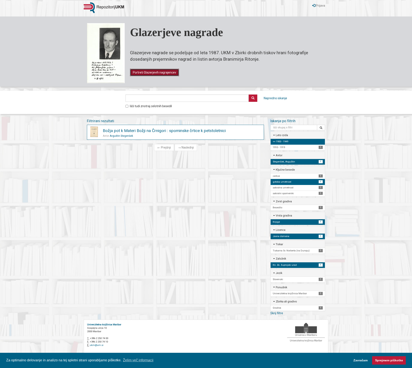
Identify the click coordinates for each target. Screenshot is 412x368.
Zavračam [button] (360, 360)
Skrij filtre (276, 313)
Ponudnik (281, 287)
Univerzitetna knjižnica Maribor (104, 324)
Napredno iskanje (275, 98)
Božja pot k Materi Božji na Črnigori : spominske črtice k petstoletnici (164, 130)
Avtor (279, 155)
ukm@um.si (96, 345)
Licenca (280, 229)
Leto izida (282, 135)
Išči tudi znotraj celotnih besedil (151, 106)
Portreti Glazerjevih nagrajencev (154, 72)
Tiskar (279, 244)
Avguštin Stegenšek (121, 135)
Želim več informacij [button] (138, 360)
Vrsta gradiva (284, 215)
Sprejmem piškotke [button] (389, 360)
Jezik (279, 273)
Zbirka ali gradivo (286, 301)
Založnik (281, 258)
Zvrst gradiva (284, 201)
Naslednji (186, 147)
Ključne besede (285, 169)
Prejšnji (164, 147)
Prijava (320, 5)
